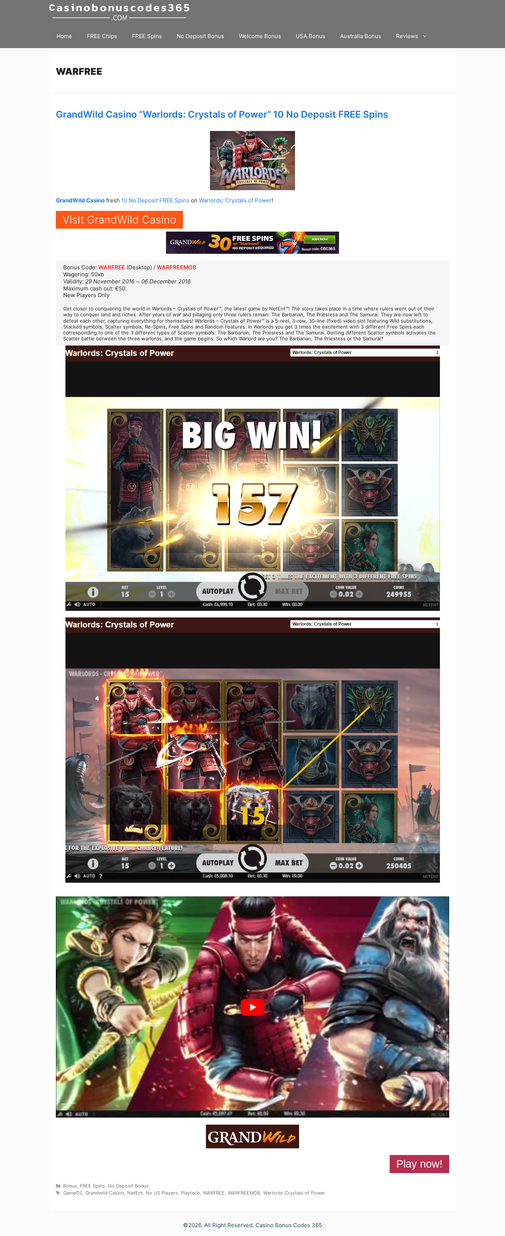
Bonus (70, 1186)
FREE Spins (147, 36)
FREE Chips (102, 36)
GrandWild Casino (80, 200)
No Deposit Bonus (200, 36)
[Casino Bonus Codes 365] (121, 12)
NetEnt (135, 1193)
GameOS (72, 1193)
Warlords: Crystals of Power (235, 200)
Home (64, 36)
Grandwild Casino (104, 1193)
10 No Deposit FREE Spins (155, 200)
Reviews (407, 36)
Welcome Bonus (260, 36)
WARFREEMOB (176, 267)
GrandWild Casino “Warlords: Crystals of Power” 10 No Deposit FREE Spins (222, 114)
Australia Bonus (360, 36)
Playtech (190, 1193)
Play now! (419, 1164)
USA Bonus (310, 36)
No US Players (162, 1193)
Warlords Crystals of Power (294, 1193)
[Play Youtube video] (252, 1007)
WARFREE (111, 267)
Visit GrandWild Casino (119, 219)
